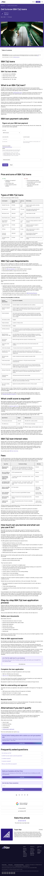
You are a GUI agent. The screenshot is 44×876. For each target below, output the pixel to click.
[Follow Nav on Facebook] (3, 873)
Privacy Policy (4, 864)
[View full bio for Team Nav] (7, 835)
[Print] (27, 794)
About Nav (25, 848)
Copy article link (23, 808)
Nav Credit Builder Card (32, 853)
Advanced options (6, 159)
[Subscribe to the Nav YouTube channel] (7, 873)
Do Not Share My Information (19, 864)
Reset (11, 164)
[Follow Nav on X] (12, 873)
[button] (18, 820)
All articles (41, 829)
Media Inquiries (24, 852)
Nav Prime (32, 851)
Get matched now (22, 664)
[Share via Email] (25, 795)
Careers (38, 849)
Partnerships (39, 850)
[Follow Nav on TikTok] (10, 873)
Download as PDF (22, 811)
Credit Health (32, 849)
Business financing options (12, 5)
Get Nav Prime (22, 743)
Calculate (5, 164)
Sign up (22, 789)
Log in (38, 1)
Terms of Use (10, 864)
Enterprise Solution (39, 853)
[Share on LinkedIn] (16, 795)
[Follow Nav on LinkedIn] (14, 873)
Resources (3, 5)
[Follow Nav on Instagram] (5, 873)
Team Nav (6, 14)
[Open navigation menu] (41, 1)
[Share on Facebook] (22, 795)
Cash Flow (32, 848)
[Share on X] (19, 795)
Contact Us (25, 853)
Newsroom (25, 849)
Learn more (22, 777)
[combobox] (11, 132)
